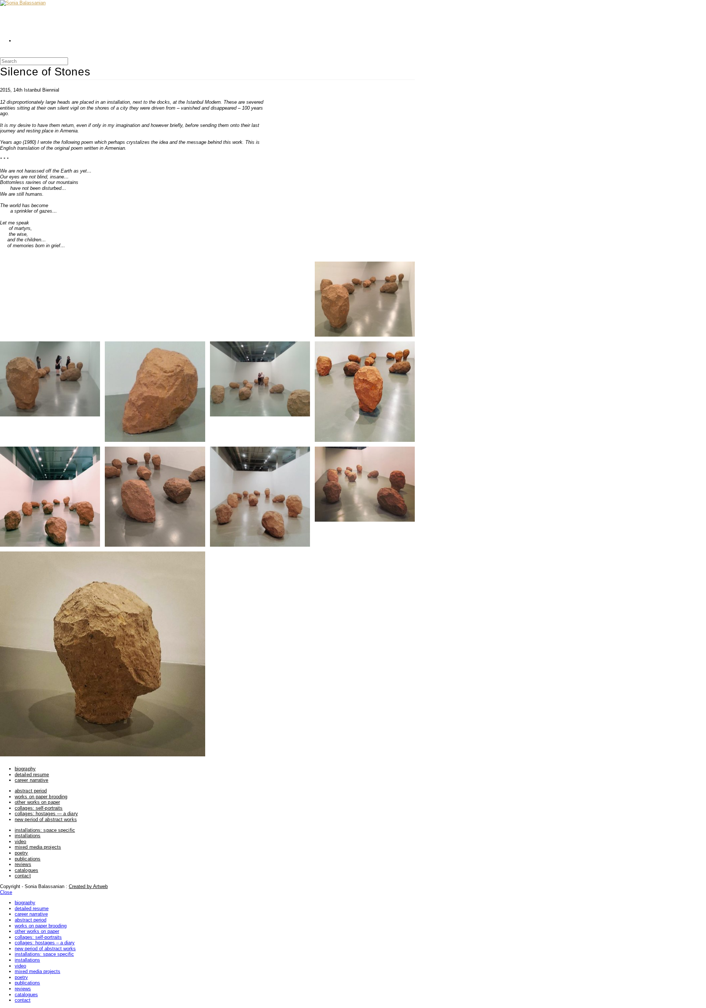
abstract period (31, 791)
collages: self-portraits (39, 808)
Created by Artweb (88, 886)
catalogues (26, 870)
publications (27, 859)
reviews (23, 864)
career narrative (32, 780)
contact (23, 876)
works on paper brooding (41, 796)
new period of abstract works (46, 819)
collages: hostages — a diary (46, 813)
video (20, 841)
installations (27, 835)
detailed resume (32, 774)
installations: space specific (45, 830)
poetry (21, 853)
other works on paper (37, 802)
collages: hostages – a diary (45, 942)
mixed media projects (38, 847)
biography (25, 768)
